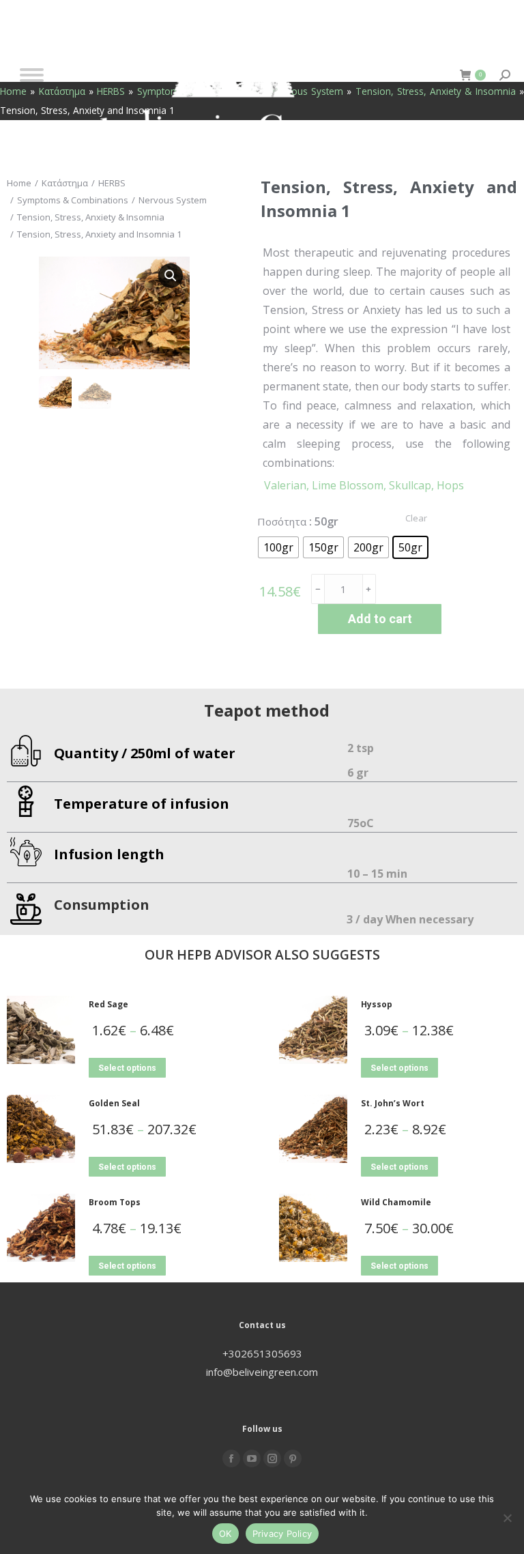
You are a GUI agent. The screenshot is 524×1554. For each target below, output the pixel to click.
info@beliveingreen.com (262, 1372)
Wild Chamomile (396, 1202)
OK (225, 1533)
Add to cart (380, 618)
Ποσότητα (281, 521)
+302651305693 (262, 1353)
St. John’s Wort (392, 1103)
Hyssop (376, 1004)
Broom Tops (115, 1202)
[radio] (278, 547)
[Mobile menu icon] (32, 75)
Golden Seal (114, 1103)
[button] (170, 275)
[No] (507, 1518)
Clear (416, 518)
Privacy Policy (282, 1533)
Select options (127, 1068)
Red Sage (108, 1004)
